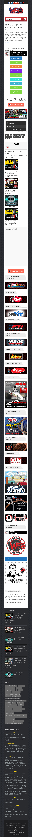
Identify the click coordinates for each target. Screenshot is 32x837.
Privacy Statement (10, 825)
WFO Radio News (20, 827)
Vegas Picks (8, 713)
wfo (23, 136)
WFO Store (16, 829)
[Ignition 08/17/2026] (11, 200)
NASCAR (23, 135)
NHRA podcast (19, 706)
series (7, 711)
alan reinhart (8, 685)
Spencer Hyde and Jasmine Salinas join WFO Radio (10, 192)
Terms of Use (18, 825)
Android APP (16, 87)
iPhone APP (16, 83)
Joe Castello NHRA (16, 696)
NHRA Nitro (20, 704)
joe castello (8, 696)
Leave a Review (17, 70)
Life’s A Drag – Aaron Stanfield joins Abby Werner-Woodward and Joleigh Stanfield (11, 222)
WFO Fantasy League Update (12, 721)
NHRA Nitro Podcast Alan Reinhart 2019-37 (14, 152)
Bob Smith (14, 685)
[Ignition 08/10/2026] (9, 675)
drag (11, 135)
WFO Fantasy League (10, 719)
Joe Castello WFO (9, 698)
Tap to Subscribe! (16, 834)
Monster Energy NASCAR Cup (19, 700)
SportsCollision (13, 711)
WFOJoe (7, 138)
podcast (10, 136)
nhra (6, 136)
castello (7, 135)
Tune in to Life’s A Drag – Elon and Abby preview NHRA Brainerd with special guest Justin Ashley (11, 173)
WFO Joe (8, 723)
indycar (15, 694)
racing (14, 136)
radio (23, 709)
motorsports (17, 135)
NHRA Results (9, 709)
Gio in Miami (8, 692)
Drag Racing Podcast (10, 690)
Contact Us (24, 825)
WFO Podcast (17, 29)
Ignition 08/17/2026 (10, 206)
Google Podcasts (16, 75)
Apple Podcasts (17, 58)
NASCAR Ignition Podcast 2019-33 (16, 155)
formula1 (20, 690)
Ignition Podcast (9, 694)
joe (19, 694)
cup (23, 685)
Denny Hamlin (9, 687)
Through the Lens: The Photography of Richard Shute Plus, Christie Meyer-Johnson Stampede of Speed (16, 662)
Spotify (16, 62)
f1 (13, 135)
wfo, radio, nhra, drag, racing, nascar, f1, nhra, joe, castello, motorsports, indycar (15, 716)
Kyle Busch (17, 698)
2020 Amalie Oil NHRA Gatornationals (16, 830)
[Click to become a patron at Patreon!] (16, 107)
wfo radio (20, 723)
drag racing (18, 687)
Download (16, 92)
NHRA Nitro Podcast (10, 706)
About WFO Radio (12, 827)
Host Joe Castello (16, 692)
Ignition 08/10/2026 (19, 672)
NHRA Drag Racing (13, 704)
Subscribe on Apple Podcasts (16, 559)
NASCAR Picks (20, 702)
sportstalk (19, 136)
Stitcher (17, 79)
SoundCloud (17, 66)
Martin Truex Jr (9, 700)
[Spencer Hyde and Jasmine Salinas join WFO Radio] (11, 184)
